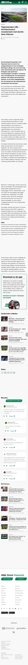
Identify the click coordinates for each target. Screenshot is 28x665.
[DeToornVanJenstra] (5, 454)
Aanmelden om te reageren (14, 401)
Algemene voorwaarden (5, 644)
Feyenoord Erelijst (18, 658)
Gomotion (8, 649)
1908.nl (6, 2)
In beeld (17, 597)
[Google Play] (4, 612)
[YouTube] (16, 608)
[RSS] (22, 608)
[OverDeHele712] (5, 406)
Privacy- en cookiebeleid (6, 641)
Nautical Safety (18, 654)
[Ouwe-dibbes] (5, 439)
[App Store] (11, 612)
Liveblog (17, 604)
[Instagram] (5, 608)
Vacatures (21, 579)
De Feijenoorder (19, 593)
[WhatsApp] (11, 373)
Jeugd (2, 597)
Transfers (3, 588)
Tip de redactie (7, 579)
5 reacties (16, 37)
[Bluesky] (10, 608)
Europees (3, 595)
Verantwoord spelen (5, 645)
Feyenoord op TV (4, 657)
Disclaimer (3, 642)
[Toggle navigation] (26, 2)
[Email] (5, 373)
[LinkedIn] (14, 373)
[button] (16, 406)
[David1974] (5, 472)
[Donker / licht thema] (19, 2)
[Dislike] (7, 416)
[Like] (4, 416)
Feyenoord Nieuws (19, 657)
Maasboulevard (19, 591)
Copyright (3, 646)
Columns (17, 586)
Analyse (3, 602)
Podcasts (17, 588)
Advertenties (18, 600)
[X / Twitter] (2, 373)
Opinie (3, 591)
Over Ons (17, 602)
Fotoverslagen (18, 595)
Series (2, 600)
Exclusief (3, 593)
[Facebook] (8, 373)
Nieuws (3, 586)
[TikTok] (19, 608)
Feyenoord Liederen (19, 656)
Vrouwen (3, 604)
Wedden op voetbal (5, 658)
